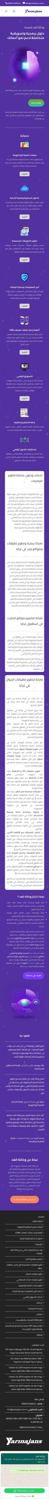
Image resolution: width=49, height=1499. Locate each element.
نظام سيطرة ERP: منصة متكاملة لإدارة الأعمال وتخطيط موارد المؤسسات (23, 1327)
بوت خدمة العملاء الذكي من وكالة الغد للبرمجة (26, 1251)
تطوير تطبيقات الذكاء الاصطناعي (29, 1280)
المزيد (24, 174)
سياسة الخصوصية (35, 1308)
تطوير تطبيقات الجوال (34, 1274)
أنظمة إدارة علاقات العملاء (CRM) (28, 1233)
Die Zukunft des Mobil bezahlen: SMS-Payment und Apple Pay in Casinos (26, 1360)
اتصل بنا (13, 885)
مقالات (39, 1314)
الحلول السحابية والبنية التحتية (31, 1238)
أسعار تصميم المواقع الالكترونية (29, 1227)
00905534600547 (14, 3)
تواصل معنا (36, 102)
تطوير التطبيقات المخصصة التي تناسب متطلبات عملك (24, 1266)
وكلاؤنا (39, 1335)
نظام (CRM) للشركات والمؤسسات (29, 1320)
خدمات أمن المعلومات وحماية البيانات (27, 1291)
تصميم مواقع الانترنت (33, 1259)
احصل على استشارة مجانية (24, 1199)
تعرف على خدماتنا (33, 975)
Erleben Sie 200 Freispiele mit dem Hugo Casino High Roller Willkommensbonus (25, 1369)
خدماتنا (39, 1303)
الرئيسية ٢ (38, 1244)
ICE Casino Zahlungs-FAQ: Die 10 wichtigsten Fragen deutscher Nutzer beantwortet (24, 1351)
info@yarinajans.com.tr (17, 1409)
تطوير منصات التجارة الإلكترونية (30, 1285)
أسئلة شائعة (37, 1221)
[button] (23, 1423)
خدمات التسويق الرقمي (32, 1297)
